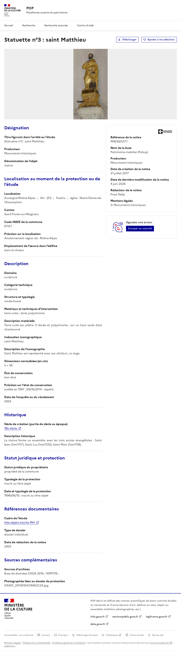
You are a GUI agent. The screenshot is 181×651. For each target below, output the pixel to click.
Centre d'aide (85, 25)
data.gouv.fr (97, 624)
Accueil (8, 25)
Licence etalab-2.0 (159, 642)
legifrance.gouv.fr (156, 617)
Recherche (28, 25)
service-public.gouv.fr (125, 617)
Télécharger (129, 39)
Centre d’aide (137, 635)
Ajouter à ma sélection (161, 39)
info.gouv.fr (97, 617)
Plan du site (158, 635)
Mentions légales (12, 642)
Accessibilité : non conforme (18, 635)
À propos (63, 635)
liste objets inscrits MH (19, 522)
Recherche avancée (56, 25)
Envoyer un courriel (140, 228)
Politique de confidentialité (36, 642)
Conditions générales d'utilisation (69, 642)
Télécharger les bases (87, 635)
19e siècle (10, 428)
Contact (46, 635)
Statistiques (112, 635)
